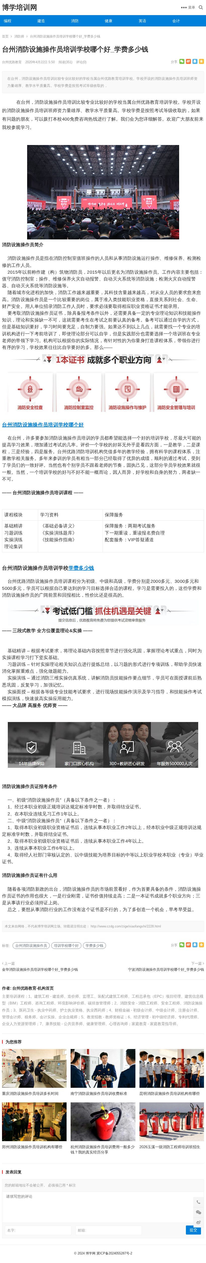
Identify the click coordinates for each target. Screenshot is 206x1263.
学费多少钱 (81, 568)
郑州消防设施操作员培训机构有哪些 (32, 1147)
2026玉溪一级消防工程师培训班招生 (169, 1147)
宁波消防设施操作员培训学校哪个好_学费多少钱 (166, 969)
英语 (142, 21)
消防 (75, 21)
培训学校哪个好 (66, 424)
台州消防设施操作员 (25, 424)
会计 (176, 21)
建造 (41, 21)
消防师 (19, 36)
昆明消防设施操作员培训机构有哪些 (169, 1093)
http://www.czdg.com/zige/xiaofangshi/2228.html (126, 926)
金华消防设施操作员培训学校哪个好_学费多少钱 (40, 969)
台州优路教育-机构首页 (33, 988)
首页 (5, 36)
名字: (11, 1230)
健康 (108, 21)
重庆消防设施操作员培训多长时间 (30, 1093)
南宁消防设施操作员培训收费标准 (99, 1093)
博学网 (90, 1253)
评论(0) (81, 62)
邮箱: (82, 1230)
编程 (7, 21)
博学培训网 (19, 7)
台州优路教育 (12, 62)
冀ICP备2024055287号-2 (114, 1253)
